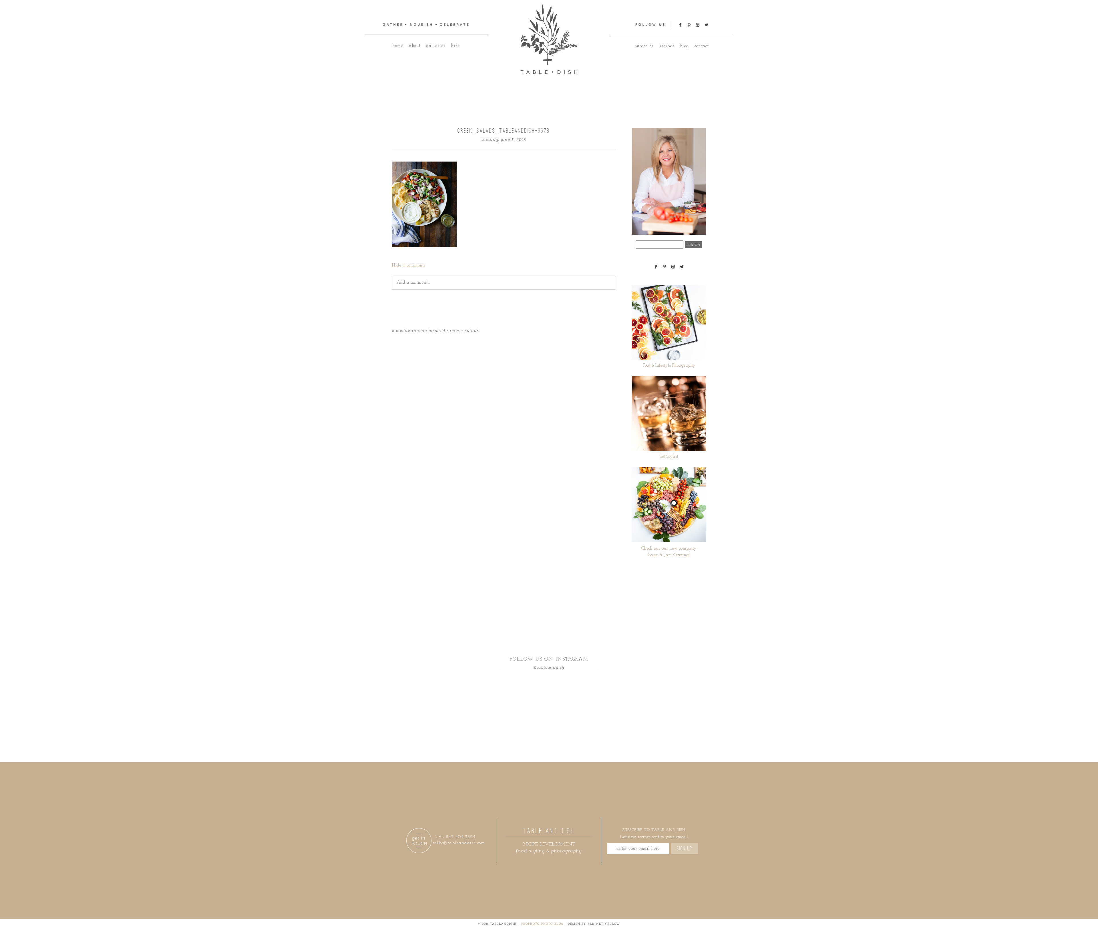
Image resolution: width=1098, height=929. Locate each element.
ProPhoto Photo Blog (542, 924)
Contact (702, 46)
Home (397, 46)
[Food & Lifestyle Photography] (669, 322)
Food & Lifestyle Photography (669, 365)
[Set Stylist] (669, 413)
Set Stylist (669, 457)
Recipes (667, 46)
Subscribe (644, 46)
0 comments (408, 265)
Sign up (685, 849)
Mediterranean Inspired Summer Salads (437, 330)
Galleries (435, 46)
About (415, 46)
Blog (684, 46)
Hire (455, 46)
